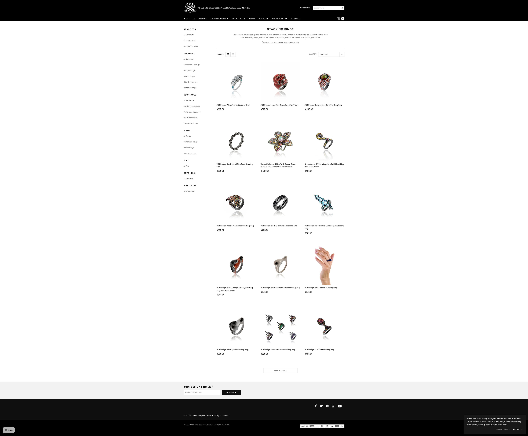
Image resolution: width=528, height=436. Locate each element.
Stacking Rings (190, 153)
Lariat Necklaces (190, 118)
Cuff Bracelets (189, 40)
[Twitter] (321, 406)
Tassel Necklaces (191, 123)
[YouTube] (340, 406)
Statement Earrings (192, 65)
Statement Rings (191, 142)
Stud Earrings (189, 76)
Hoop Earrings (189, 70)
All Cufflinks (188, 178)
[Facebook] (316, 406)
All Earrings (188, 59)
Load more (280, 370)
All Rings (187, 136)
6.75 (276, 336)
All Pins (186, 166)
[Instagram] (333, 406)
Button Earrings (190, 88)
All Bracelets (189, 35)
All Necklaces (189, 100)
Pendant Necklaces (192, 106)
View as (220, 54)
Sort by (312, 54)
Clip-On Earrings (190, 82)
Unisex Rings (189, 147)
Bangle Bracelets (191, 46)
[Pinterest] (327, 406)
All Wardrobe (189, 191)
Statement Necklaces (192, 112)
